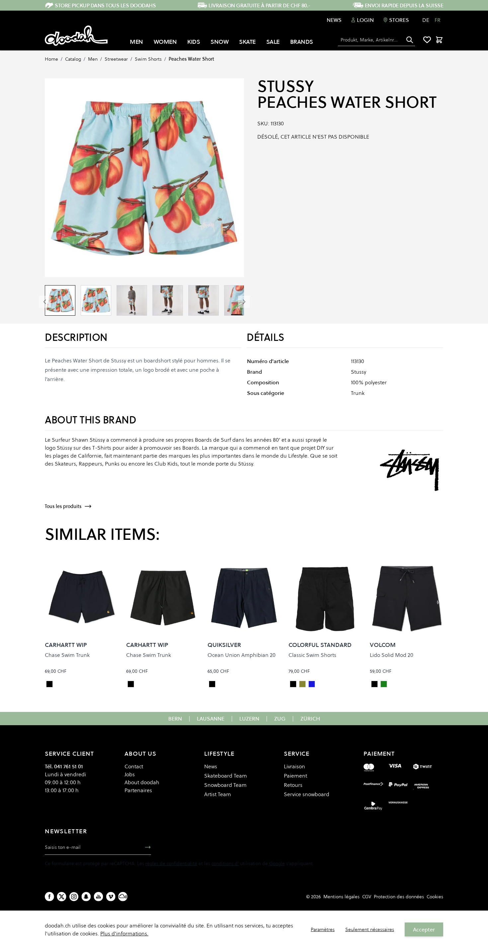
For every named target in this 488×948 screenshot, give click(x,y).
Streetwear (116, 59)
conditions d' (225, 863)
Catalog (73, 59)
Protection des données (399, 896)
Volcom (383, 645)
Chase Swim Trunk (67, 655)
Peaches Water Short (191, 59)
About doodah (141, 782)
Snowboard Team (225, 785)
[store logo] (76, 36)
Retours (293, 785)
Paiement (295, 775)
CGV (366, 896)
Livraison (294, 766)
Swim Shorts (148, 59)
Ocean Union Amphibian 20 (241, 655)
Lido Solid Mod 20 (391, 655)
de (425, 20)
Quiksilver (224, 645)
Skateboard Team (225, 775)
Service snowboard (306, 794)
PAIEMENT (379, 753)
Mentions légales (341, 896)
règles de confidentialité (171, 863)
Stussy (285, 86)
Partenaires (138, 790)
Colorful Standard (320, 645)
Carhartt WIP (66, 645)
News (334, 20)
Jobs (129, 774)
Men (93, 59)
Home (51, 59)
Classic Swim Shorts (312, 655)
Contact (133, 766)
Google (277, 863)
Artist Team (217, 794)
